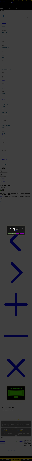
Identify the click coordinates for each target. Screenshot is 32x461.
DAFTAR (20, 233)
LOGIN (12, 233)
